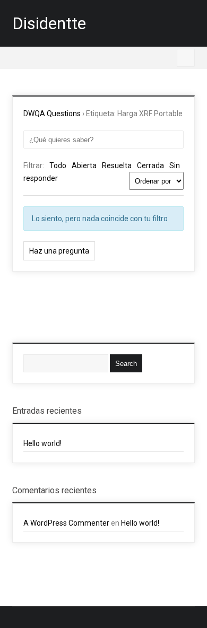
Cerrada (150, 165)
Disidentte (49, 23)
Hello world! (42, 443)
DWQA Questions (52, 113)
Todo (57, 165)
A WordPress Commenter (66, 523)
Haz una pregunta (59, 251)
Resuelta (117, 165)
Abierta (84, 165)
